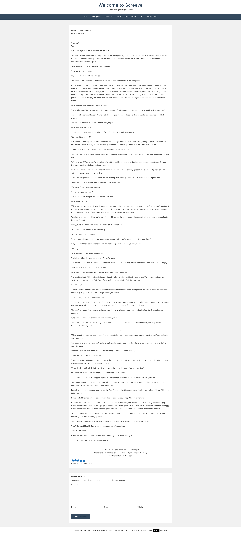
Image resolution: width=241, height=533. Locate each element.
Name (73, 507)
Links (141, 17)
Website (140, 507)
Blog (85, 17)
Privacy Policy (152, 17)
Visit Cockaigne (130, 17)
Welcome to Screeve (121, 5)
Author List (108, 17)
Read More (163, 530)
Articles (118, 17)
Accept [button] (156, 530)
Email (106, 507)
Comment (75, 484)
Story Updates (96, 17)
